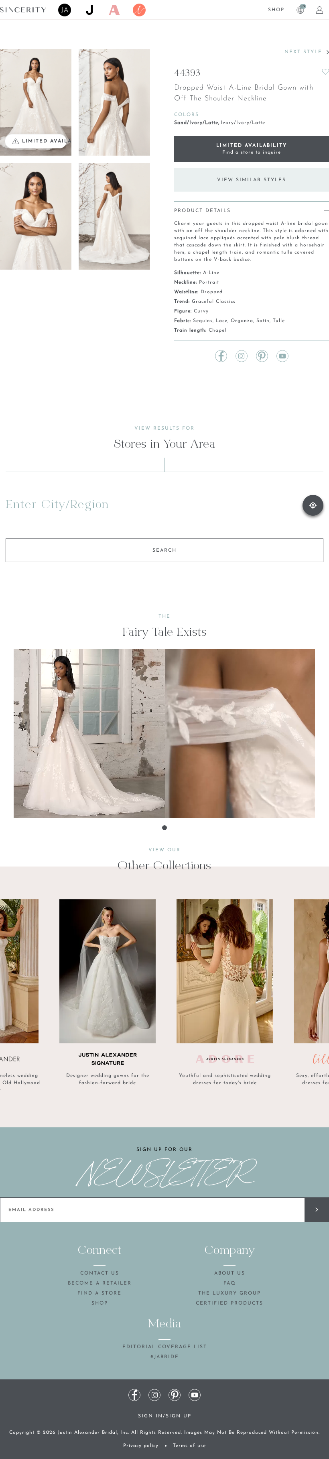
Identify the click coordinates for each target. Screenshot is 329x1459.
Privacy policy (140, 1445)
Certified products (229, 1303)
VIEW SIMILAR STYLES (251, 180)
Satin (263, 320)
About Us (229, 1273)
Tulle (279, 320)
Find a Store (99, 1293)
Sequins (203, 320)
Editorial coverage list (164, 1347)
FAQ (229, 1283)
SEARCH (164, 550)
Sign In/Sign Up (164, 1416)
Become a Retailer (100, 1283)
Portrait (209, 282)
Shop (276, 10)
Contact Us (99, 1273)
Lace (221, 320)
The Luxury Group (229, 1293)
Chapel (217, 330)
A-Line (211, 272)
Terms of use (189, 1445)
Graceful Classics (214, 301)
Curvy (201, 311)
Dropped (212, 292)
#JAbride (164, 1357)
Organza (242, 320)
